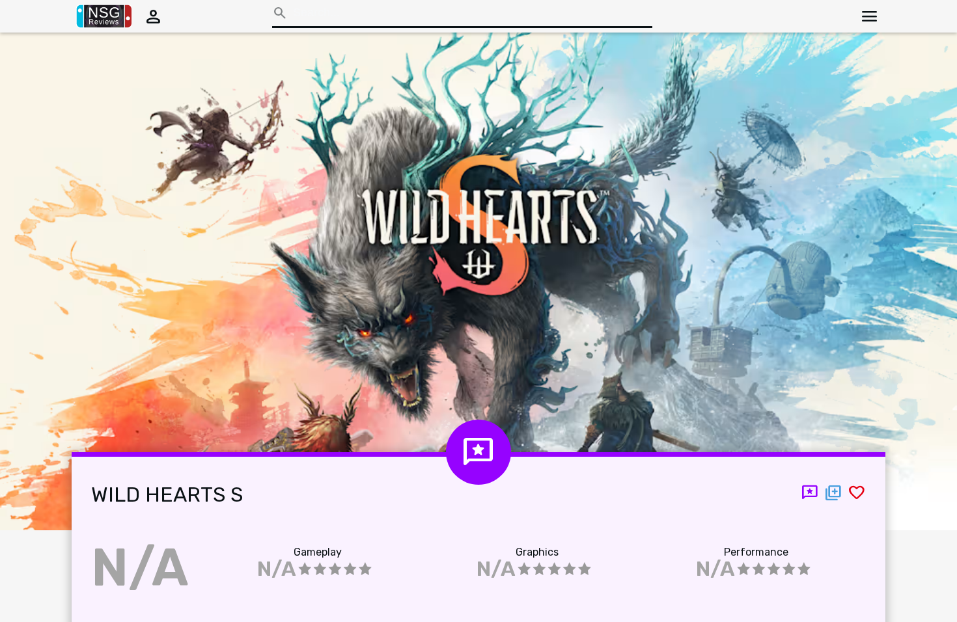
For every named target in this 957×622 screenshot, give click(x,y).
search (280, 13)
